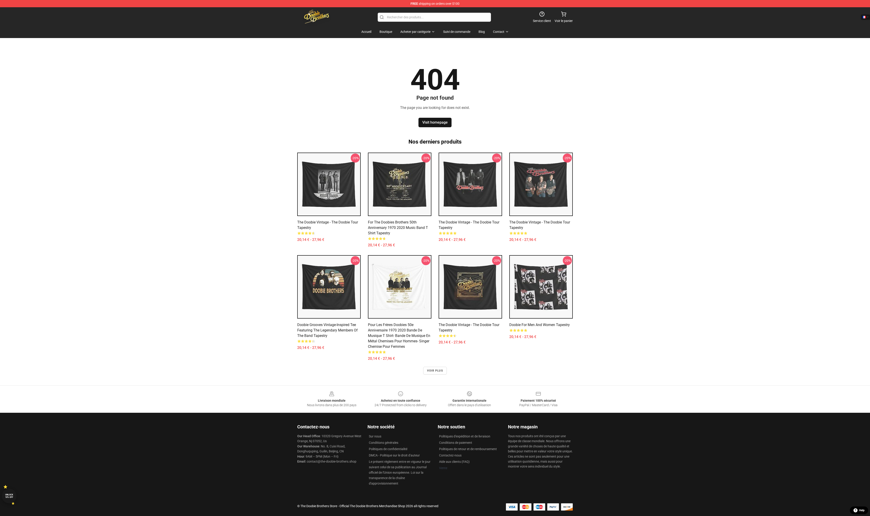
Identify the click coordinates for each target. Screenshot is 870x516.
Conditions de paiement (455, 442)
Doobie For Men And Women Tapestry (539, 325)
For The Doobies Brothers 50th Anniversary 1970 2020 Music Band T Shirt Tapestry (398, 227)
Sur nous (375, 436)
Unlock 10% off (9, 496)
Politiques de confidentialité (388, 449)
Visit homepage (435, 122)
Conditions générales (383, 442)
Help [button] (862, 510)
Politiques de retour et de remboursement (468, 449)
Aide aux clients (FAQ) (454, 461)
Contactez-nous (450, 455)
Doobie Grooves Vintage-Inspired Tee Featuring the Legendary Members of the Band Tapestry (327, 330)
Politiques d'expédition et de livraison (464, 436)
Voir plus (435, 370)
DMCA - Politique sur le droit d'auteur (394, 455)
